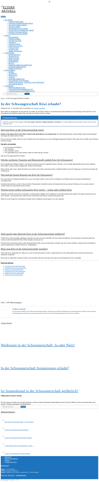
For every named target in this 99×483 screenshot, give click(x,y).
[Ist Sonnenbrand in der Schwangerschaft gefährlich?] (49, 379)
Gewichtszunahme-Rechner (21, 30)
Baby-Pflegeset (16, 46)
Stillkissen (14, 48)
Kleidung (13, 74)
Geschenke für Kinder (19, 81)
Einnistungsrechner (18, 32)
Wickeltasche (15, 41)
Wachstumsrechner (18, 25)
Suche (27, 94)
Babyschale (14, 58)
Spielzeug (13, 75)
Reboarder (14, 60)
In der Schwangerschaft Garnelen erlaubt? (17, 453)
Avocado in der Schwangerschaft (15, 266)
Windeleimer (14, 39)
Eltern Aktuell (5, 480)
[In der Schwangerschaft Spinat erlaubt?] (8, 428)
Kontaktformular (21, 475)
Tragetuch (14, 56)
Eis (83, 184)
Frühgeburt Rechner (18, 29)
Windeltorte (14, 44)
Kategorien (10, 70)
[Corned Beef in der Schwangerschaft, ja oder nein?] (8, 444)
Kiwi (53, 199)
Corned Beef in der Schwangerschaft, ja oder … (19, 446)
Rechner (9, 20)
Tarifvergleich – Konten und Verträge (26, 82)
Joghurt (30, 179)
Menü (3, 17)
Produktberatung (17, 88)
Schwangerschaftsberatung (22, 91)
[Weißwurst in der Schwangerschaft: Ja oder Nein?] (49, 333)
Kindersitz (13, 62)
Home (3, 98)
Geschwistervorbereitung (21, 89)
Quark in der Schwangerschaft (14, 269)
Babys (7, 35)
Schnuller (13, 49)
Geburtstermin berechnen (21, 23)
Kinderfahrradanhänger (20, 65)
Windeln (12, 42)
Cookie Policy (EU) (11, 462)
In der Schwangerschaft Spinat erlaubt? (17, 430)
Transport (9, 53)
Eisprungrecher (16, 22)
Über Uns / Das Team (7, 475)
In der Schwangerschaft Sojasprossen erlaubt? (35, 368)
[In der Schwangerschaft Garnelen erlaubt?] (8, 452)
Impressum (8, 457)
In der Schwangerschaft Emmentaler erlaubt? (18, 438)
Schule (12, 77)
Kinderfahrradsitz (17, 67)
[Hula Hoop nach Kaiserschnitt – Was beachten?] (8, 420)
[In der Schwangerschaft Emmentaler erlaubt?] (8, 436)
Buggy (11, 63)
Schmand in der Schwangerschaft (15, 271)
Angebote (9, 86)
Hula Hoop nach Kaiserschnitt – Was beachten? (19, 422)
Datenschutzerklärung (11, 458)
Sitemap (7, 460)
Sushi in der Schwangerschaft (14, 275)
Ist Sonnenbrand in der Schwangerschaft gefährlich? (39, 391)
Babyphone (13, 37)
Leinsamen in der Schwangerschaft (15, 268)
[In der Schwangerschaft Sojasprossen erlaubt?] (49, 356)
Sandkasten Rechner (18, 34)
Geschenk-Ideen (16, 84)
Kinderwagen (15, 55)
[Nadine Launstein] (6, 309)
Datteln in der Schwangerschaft (14, 273)
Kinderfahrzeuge (17, 79)
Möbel (11, 72)
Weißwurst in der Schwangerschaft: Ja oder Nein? (38, 345)
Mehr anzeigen (15, 51)
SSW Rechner (14, 27)
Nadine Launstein (39, 108)
